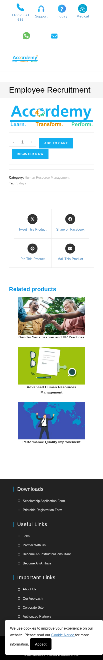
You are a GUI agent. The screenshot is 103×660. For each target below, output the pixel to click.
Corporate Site (33, 607)
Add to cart (56, 143)
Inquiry (61, 16)
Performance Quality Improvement (51, 442)
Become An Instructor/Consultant (47, 554)
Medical (82, 16)
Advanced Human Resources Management (51, 389)
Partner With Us (34, 545)
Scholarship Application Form (44, 501)
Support (41, 16)
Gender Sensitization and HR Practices (51, 337)
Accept (40, 644)
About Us (29, 589)
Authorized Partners (37, 616)
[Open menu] (74, 59)
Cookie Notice (63, 635)
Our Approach (32, 598)
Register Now (30, 154)
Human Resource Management (47, 177)
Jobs (26, 536)
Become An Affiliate (37, 563)
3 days (21, 183)
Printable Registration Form (42, 510)
